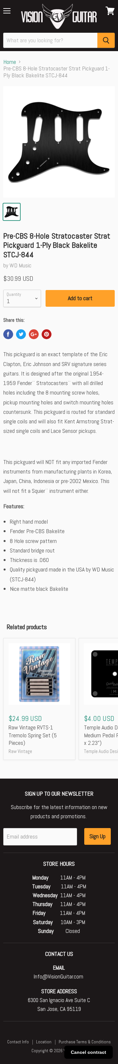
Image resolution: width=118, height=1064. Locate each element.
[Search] (106, 40)
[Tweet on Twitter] (21, 334)
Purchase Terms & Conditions (85, 1042)
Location (43, 1042)
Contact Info (18, 1042)
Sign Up (97, 836)
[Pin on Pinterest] (46, 334)
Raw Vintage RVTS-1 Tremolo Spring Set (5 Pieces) (33, 735)
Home (9, 62)
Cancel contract (88, 1052)
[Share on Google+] (34, 334)
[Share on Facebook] (8, 334)
